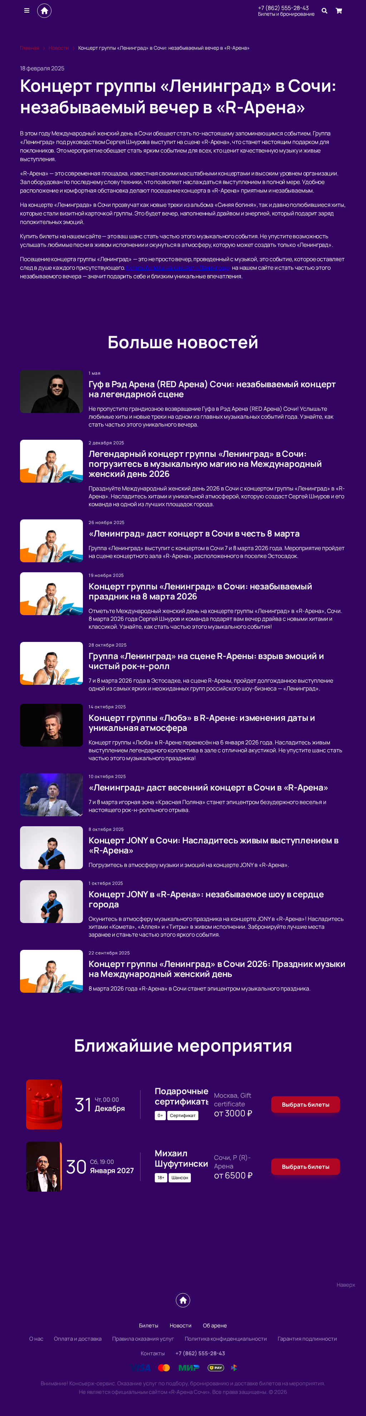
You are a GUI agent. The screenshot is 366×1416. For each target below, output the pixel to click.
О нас (36, 1338)
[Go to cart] (339, 11)
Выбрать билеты (306, 1104)
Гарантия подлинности (307, 1338)
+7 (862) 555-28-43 (283, 8)
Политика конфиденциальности (226, 1338)
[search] (324, 11)
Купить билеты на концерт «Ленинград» (178, 267)
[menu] (27, 11)
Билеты (148, 1325)
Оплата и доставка (78, 1338)
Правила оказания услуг (143, 1338)
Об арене (215, 1325)
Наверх (346, 1284)
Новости (181, 1325)
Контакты (153, 1353)
